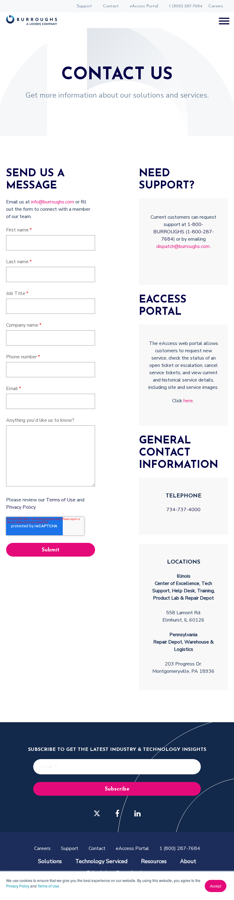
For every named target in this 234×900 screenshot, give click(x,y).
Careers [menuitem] (215, 6)
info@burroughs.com (52, 202)
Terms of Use (48, 885)
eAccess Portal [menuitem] (144, 6)
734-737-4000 (183, 509)
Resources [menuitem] (154, 861)
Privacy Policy (17, 885)
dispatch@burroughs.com (183, 246)
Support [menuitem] (84, 6)
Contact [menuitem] (111, 6)
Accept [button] (215, 885)
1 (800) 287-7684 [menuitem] (185, 6)
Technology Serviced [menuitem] (101, 861)
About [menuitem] (188, 861)
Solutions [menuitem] (50, 861)
